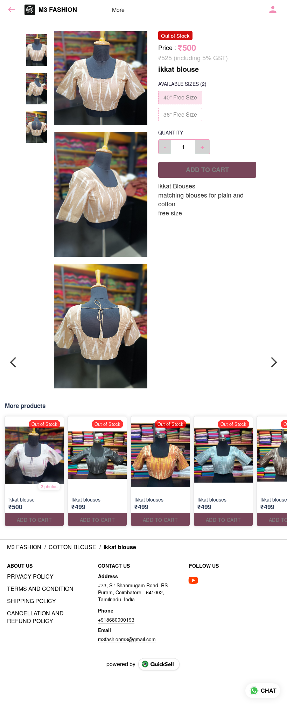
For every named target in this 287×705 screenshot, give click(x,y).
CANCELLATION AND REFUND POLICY (35, 617)
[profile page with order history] (273, 10)
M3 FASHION (57, 9)
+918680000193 (116, 619)
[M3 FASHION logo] (29, 10)
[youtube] (193, 580)
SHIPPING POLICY (31, 601)
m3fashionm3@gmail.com (127, 639)
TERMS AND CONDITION (40, 589)
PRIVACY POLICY (30, 576)
